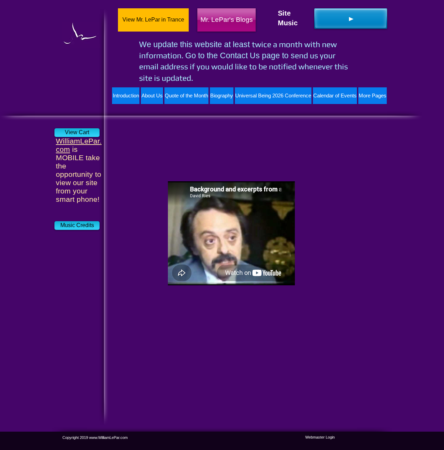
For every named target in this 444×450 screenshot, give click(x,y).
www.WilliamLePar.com (108, 437)
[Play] (350, 18)
